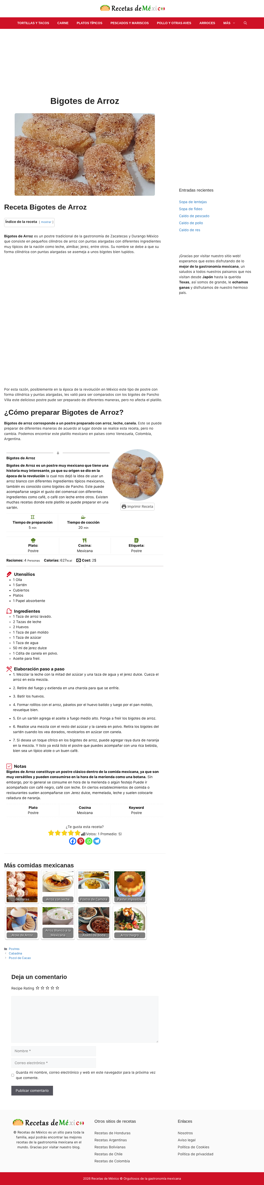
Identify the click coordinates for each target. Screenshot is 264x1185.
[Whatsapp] (88, 841)
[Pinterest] (80, 841)
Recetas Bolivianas (110, 1147)
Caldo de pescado (194, 216)
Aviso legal (187, 1140)
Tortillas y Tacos (33, 23)
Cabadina (15, 953)
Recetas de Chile (108, 1154)
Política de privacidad (195, 1154)
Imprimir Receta (139, 506)
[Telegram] (96, 841)
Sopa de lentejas (193, 202)
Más (226, 23)
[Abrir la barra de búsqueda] (245, 23)
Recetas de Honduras (112, 1133)
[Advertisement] (85, 65)
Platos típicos (89, 23)
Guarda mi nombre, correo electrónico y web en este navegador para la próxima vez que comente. (86, 1075)
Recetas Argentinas (110, 1140)
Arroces (207, 23)
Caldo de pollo (191, 223)
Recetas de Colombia (112, 1161)
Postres (14, 949)
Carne (62, 23)
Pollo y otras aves (174, 23)
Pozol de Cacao (20, 958)
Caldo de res (189, 230)
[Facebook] (72, 841)
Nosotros (185, 1133)
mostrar (46, 222)
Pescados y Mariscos (130, 23)
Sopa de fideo (190, 209)
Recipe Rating (22, 988)
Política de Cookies (193, 1147)
